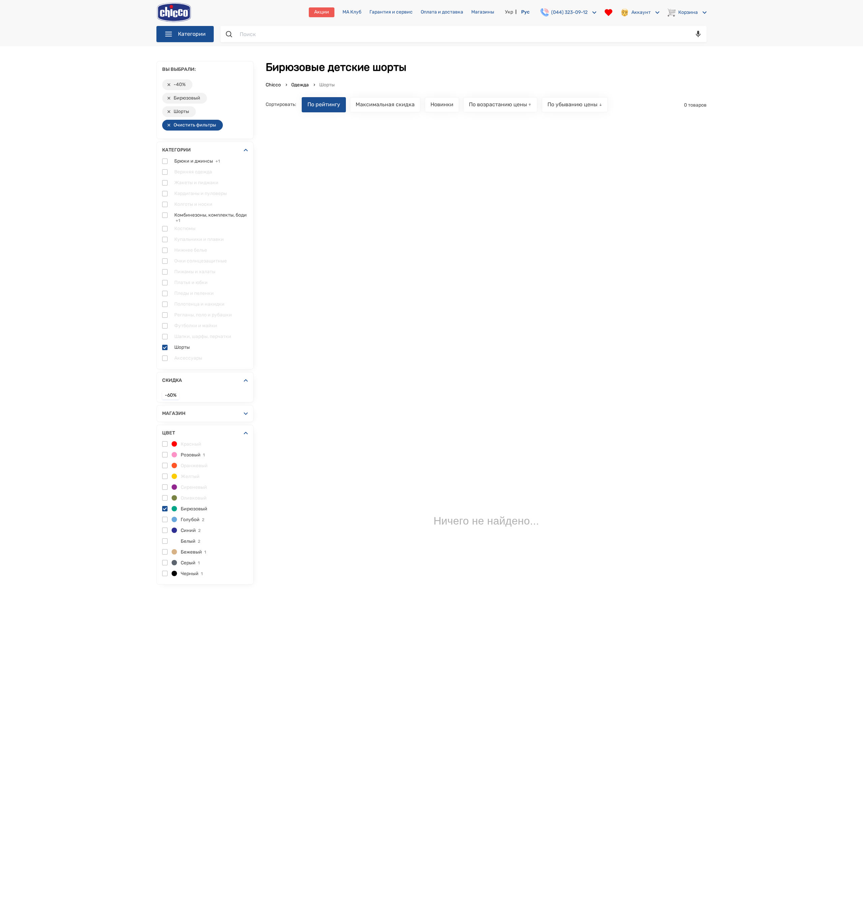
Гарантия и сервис (391, 12)
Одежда (300, 85)
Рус (525, 12)
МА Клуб (352, 12)
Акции (321, 12)
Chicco (274, 85)
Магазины (482, 12)
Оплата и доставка (442, 12)
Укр (509, 12)
